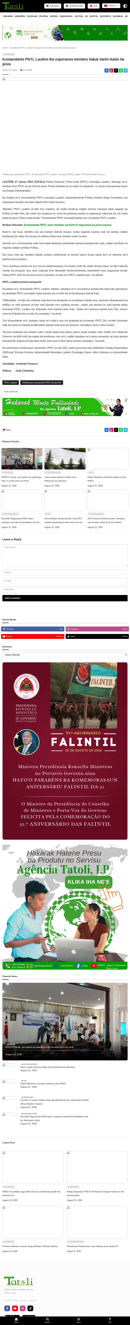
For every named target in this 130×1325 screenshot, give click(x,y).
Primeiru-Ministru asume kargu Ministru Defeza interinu (30, 1246)
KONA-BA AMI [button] (76, 6)
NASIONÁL (118, 16)
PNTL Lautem (10, 382)
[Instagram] (111, 70)
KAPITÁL (94, 16)
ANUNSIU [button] (54, 6)
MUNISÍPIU (20, 16)
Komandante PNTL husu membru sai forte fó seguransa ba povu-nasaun (67, 225)
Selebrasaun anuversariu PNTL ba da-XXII (41, 382)
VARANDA (8, 16)
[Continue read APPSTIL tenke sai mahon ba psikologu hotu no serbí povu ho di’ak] (21, 459)
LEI (86, 16)
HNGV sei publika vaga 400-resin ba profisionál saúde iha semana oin (31, 1193)
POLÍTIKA (43, 16)
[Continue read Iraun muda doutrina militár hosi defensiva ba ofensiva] (64, 459)
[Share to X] (116, 70)
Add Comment (12, 598)
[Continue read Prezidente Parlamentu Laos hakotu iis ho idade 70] (97, 1222)
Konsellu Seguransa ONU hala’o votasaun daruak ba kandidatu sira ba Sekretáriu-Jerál (20, 520)
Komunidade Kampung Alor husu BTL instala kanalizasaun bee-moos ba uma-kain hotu (64, 520)
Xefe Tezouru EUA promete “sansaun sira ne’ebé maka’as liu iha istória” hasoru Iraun (106, 520)
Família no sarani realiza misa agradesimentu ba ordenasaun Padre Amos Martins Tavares (54, 1102)
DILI (92, 472)
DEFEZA (54, 16)
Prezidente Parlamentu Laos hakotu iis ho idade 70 (92, 1246)
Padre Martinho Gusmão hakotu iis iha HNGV (107, 479)
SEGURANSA (66, 16)
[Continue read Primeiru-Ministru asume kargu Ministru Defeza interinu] (32, 1222)
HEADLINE (8, 472)
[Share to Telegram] (126, 70)
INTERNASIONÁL (54, 472)
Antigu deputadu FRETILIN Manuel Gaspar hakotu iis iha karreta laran (95, 1193)
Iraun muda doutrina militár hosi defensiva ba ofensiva (60, 479)
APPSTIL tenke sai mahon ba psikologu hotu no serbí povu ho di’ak (21, 479)
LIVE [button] (95, 6)
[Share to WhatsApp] (121, 70)
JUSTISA (79, 16)
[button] (16, 1321)
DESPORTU (105, 16)
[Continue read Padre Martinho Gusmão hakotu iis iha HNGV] (108, 459)
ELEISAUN (32, 16)
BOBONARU (28, 1097)
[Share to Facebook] (106, 70)
